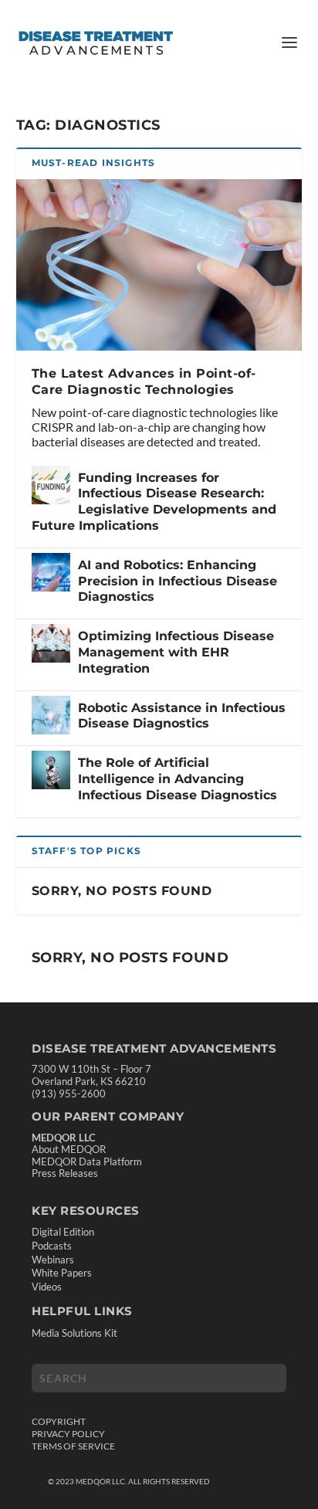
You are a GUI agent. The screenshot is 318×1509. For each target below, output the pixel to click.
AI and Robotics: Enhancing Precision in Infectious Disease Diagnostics (177, 581)
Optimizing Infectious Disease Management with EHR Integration (176, 652)
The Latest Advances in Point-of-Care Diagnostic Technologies (144, 381)
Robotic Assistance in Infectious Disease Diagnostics (182, 715)
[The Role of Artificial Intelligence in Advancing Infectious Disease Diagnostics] (51, 770)
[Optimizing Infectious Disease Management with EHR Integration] (51, 643)
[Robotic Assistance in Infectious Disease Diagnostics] (51, 715)
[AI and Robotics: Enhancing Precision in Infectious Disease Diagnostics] (51, 572)
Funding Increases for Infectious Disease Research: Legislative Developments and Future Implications (154, 501)
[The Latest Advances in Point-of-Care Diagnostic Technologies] (159, 265)
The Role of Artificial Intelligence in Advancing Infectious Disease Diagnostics (177, 778)
